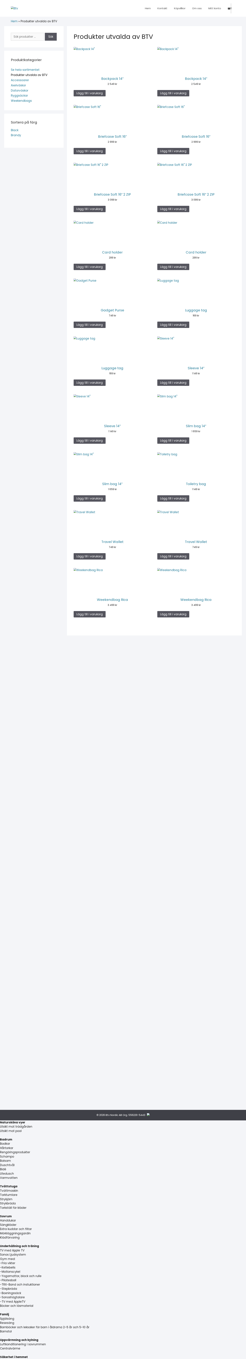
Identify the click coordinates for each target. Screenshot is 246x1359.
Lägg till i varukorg (89, 93)
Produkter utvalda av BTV (29, 75)
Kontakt (162, 8)
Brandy (16, 135)
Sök (50, 37)
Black (14, 130)
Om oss (197, 8)
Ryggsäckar (19, 96)
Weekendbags (21, 101)
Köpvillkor (179, 8)
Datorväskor (19, 91)
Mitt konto (214, 8)
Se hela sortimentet (25, 70)
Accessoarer (20, 80)
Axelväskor (18, 85)
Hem (148, 8)
